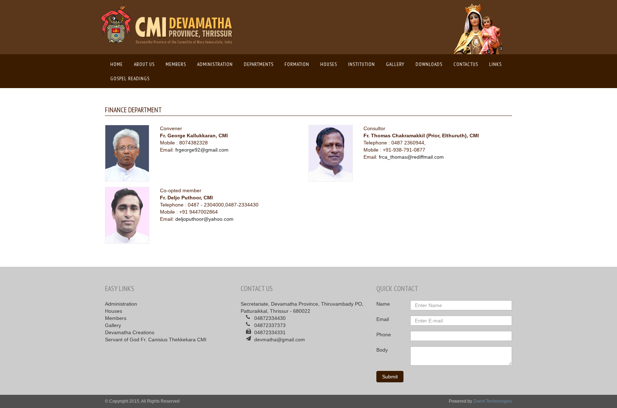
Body (382, 350)
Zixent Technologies (492, 401)
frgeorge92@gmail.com (202, 150)
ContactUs (465, 64)
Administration (215, 64)
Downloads (429, 64)
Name (383, 304)
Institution (361, 64)
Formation (297, 64)
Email (382, 319)
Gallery (395, 64)
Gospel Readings (130, 78)
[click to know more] (133, 152)
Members (176, 64)
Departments (259, 64)
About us (144, 64)
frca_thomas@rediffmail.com (411, 157)
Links (495, 64)
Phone (383, 334)
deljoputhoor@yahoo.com (204, 219)
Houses (328, 64)
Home (118, 64)
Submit (390, 376)
